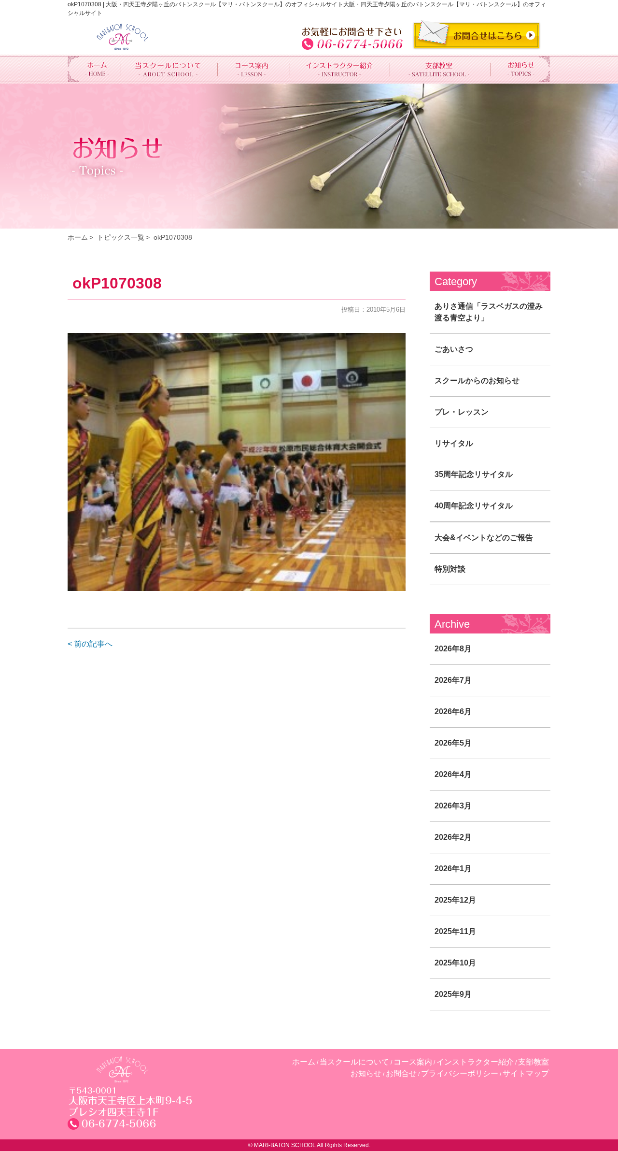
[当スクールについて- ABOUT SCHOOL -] (169, 69)
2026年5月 (453, 743)
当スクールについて (354, 1062)
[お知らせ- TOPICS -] (520, 69)
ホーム (78, 237)
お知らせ (366, 1073)
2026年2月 (453, 837)
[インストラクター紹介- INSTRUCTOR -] (340, 69)
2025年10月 (455, 963)
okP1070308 (173, 237)
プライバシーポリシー (459, 1073)
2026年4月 (453, 774)
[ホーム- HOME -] (94, 69)
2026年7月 (453, 680)
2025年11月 (455, 931)
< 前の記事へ (90, 644)
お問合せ (401, 1073)
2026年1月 (453, 868)
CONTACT (476, 35)
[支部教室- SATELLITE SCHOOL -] (440, 69)
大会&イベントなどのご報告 (484, 537)
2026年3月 (453, 806)
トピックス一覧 (120, 237)
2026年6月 (453, 711)
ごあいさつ (454, 349)
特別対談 (450, 569)
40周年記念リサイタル (474, 506)
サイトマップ (526, 1073)
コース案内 (412, 1062)
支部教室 (533, 1062)
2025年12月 (455, 900)
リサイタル (454, 443)
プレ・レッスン (462, 412)
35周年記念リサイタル (474, 474)
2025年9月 (453, 994)
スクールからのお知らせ (477, 380)
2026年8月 (453, 649)
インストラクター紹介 (475, 1062)
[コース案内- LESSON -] (254, 69)
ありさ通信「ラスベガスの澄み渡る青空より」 (489, 312)
